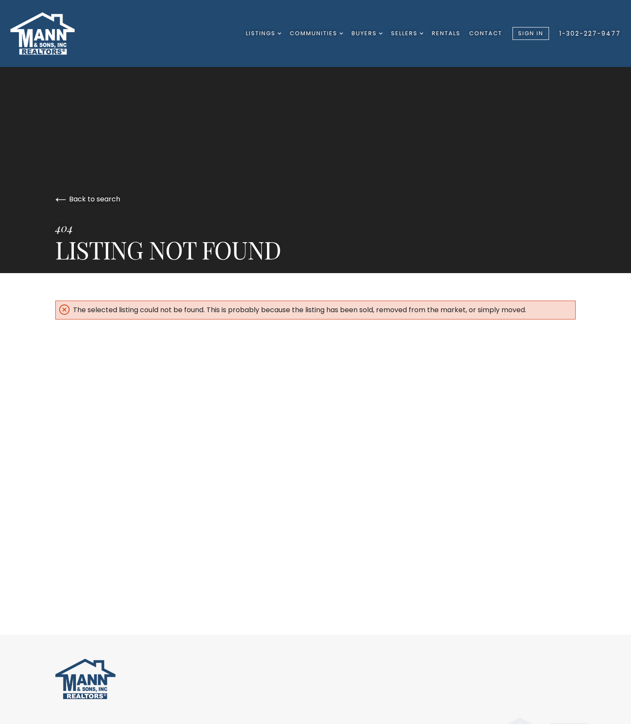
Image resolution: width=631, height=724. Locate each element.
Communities (315, 33)
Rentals (446, 33)
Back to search (94, 199)
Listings (262, 33)
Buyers (365, 33)
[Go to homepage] (54, 33)
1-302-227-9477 (590, 33)
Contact (485, 33)
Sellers (405, 33)
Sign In (530, 33)
